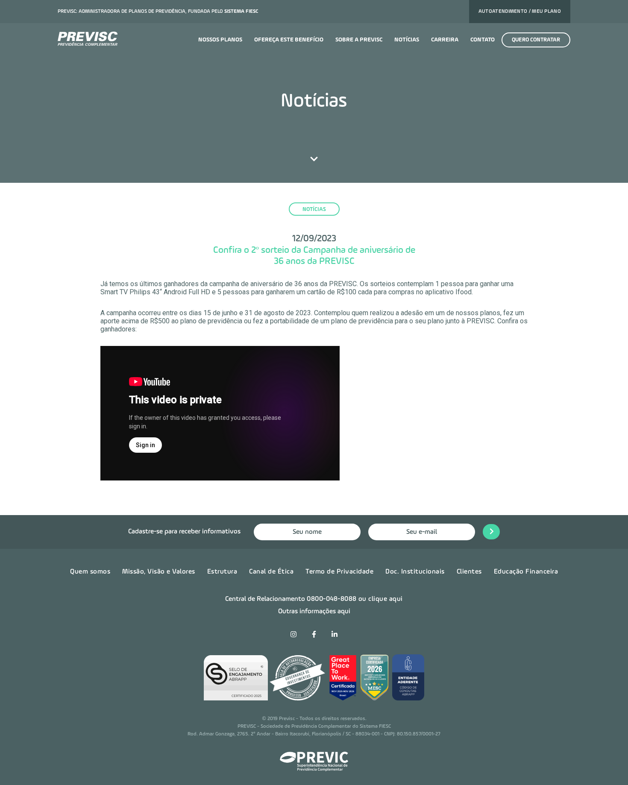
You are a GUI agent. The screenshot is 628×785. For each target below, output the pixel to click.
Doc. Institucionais (415, 571)
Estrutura (222, 571)
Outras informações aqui (314, 611)
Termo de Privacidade (339, 571)
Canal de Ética (271, 571)
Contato (482, 40)
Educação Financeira (526, 571)
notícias (314, 209)
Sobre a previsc (358, 40)
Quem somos (90, 571)
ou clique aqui (380, 599)
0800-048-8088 (332, 599)
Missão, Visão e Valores (158, 571)
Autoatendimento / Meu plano (519, 11)
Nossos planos (220, 40)
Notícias (406, 40)
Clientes (469, 571)
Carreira (444, 40)
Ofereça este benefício (288, 40)
